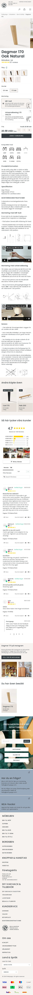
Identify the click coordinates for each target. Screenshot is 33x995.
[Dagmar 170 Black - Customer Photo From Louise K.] (20, 450)
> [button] (22, 634)
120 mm (5, 90)
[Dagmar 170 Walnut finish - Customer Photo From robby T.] (13, 455)
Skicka (26, 741)
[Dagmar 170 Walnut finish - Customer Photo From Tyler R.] (6, 450)
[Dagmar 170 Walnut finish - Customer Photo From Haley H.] (13, 450)
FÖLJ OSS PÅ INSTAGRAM (11, 657)
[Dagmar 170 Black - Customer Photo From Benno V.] (20, 455)
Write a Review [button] (17, 461)
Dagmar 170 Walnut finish (10, 513)
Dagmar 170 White (8, 612)
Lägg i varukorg (16, 136)
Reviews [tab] (6, 467)
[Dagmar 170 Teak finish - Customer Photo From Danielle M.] (26, 455)
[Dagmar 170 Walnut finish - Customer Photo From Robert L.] (26, 450)
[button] (26, 517)
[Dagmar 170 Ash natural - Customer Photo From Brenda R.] (6, 455)
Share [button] (6, 517)
